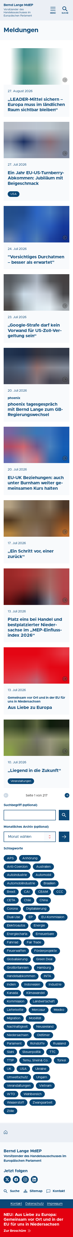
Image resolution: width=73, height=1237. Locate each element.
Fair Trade (34, 942)
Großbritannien (18, 967)
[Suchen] (64, 815)
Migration (13, 1018)
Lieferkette (15, 1009)
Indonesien (32, 984)
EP (31, 917)
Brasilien (49, 883)
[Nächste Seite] (67, 795)
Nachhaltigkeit (17, 1026)
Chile (27, 900)
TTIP (10, 1060)
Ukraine (40, 1068)
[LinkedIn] (34, 1179)
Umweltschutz (17, 1077)
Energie (39, 925)
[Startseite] (7, 1132)
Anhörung (30, 858)
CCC (59, 891)
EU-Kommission (52, 917)
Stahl (10, 1052)
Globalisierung (17, 959)
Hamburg (44, 967)
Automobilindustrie (21, 883)
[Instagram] (25, 1179)
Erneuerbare (45, 934)
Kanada (12, 993)
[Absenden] (64, 837)
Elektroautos (16, 925)
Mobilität (35, 1018)
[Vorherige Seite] (6, 795)
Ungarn (41, 1077)
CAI (27, 891)
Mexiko (59, 1009)
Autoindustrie (17, 875)
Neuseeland (45, 1026)
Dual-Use (13, 917)
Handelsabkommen (21, 976)
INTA (47, 976)
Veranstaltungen (19, 1085)
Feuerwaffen (16, 950)
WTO (11, 1094)
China (44, 900)
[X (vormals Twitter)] (7, 1179)
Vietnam (45, 1085)
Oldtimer (43, 1035)
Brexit (11, 891)
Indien (11, 984)
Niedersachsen (17, 1035)
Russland (59, 1043)
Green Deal (44, 959)
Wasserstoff (15, 1102)
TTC (52, 1052)
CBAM (43, 891)
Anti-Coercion (17, 866)
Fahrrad (12, 942)
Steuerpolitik (31, 1052)
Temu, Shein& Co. (35, 1060)
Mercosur (38, 1009)
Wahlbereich (33, 1094)
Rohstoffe (37, 1043)
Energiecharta (17, 934)
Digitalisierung (36, 908)
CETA (11, 900)
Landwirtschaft (44, 1001)
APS (10, 858)
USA (23, 1068)
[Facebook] (16, 1179)
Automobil (43, 875)
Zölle (10, 1111)
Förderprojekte (45, 950)
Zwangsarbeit (43, 1102)
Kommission (15, 1001)
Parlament (14, 1043)
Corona (12, 908)
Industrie (55, 984)
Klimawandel (35, 993)
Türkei (61, 1060)
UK (9, 1068)
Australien (43, 866)
